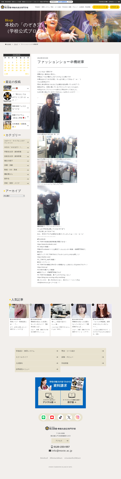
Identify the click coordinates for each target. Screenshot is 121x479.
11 (28, 62)
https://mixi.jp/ (42, 267)
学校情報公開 (102, 1)
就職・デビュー (73, 7)
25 (28, 68)
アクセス (59, 441)
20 (9, 68)
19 (5, 68)
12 (5, 65)
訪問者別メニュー (113, 1)
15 (17, 65)
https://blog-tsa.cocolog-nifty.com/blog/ (51, 277)
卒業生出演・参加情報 (12, 152)
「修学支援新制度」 (62, 1)
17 (24, 65)
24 (24, 68)
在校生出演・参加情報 (12, 156)
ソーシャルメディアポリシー (72, 458)
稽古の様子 (8, 161)
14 (12, 65)
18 (28, 65)
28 (12, 70)
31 (24, 70)
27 (9, 70)
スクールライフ (22, 357)
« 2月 (6, 74)
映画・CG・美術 (10, 170)
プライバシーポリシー (56, 458)
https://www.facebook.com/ (47, 244)
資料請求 (113, 7)
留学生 (6, 179)
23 (21, 68)
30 (21, 70)
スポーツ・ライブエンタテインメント (14, 142)
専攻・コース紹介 (56, 7)
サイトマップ (44, 458)
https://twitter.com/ (43, 257)
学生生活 (65, 7)
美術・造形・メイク (12, 183)
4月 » (27, 74)
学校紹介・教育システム (42, 7)
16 (21, 65)
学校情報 (88, 7)
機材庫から (8, 174)
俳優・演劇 (8, 165)
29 (17, 70)
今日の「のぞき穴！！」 (13, 147)
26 (5, 70)
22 (17, 68)
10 (24, 62)
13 (9, 65)
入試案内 (81, 7)
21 (12, 68)
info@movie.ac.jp (43, 282)
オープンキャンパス (99, 7)
